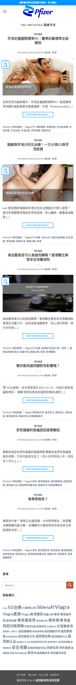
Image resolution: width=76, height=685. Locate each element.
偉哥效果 (11, 620)
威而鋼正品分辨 (23, 642)
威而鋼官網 (8, 553)
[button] (5, 11)
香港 (39, 241)
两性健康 (38, 34)
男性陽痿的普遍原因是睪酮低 (38, 430)
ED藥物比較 (29, 607)
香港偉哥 (62, 553)
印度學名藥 (30, 626)
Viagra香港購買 (32, 614)
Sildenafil (45, 237)
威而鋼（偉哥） (51, 52)
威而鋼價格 (25, 631)
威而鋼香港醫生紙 (28, 485)
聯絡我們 (54, 675)
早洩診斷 (25, 130)
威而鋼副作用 (52, 631)
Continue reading (38, 114)
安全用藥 (19, 647)
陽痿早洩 (46, 130)
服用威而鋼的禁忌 (37, 647)
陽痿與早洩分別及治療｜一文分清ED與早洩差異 (38, 146)
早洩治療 (15, 130)
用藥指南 (53, 647)
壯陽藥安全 (52, 626)
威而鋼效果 (43, 636)
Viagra (62, 607)
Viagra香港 (12, 614)
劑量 (67, 620)
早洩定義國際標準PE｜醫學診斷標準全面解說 (38, 40)
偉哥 (34, 481)
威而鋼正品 (11, 485)
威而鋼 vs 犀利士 (10, 631)
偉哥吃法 (49, 412)
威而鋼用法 (52, 642)
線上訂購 (43, 675)
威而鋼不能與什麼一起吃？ (55, 348)
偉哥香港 (55, 550)
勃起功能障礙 (58, 237)
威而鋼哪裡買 (12, 636)
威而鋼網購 (64, 642)
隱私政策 (32, 675)
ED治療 (36, 237)
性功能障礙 (62, 126)
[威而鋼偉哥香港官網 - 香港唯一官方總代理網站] (38, 11)
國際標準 (40, 126)
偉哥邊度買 (11, 416)
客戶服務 (21, 675)
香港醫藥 (50, 351)
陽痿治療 (31, 241)
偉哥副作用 (38, 412)
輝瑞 (17, 653)
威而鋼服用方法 (59, 636)
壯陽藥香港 (65, 626)
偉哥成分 (59, 412)
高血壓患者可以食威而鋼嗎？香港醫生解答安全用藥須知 (38, 257)
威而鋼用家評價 (39, 642)
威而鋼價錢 (56, 481)
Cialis (5, 608)
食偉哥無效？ (38, 499)
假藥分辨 (48, 614)
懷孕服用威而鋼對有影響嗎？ (38, 366)
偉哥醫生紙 (42, 620)
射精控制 (51, 126)
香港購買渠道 (58, 652)
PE (33, 126)
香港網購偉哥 (36, 416)
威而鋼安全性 (26, 636)
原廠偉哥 (41, 626)
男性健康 (35, 130)
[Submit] (69, 585)
